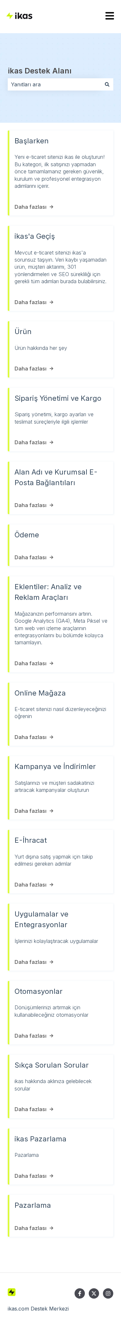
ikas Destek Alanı (40, 70)
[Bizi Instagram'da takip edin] (108, 1293)
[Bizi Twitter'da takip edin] (94, 1293)
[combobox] (54, 84)
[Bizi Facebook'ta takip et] (80, 1293)
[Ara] (107, 84)
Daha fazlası (30, 207)
